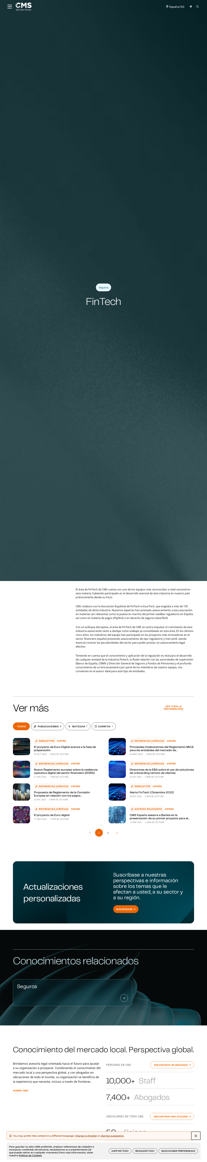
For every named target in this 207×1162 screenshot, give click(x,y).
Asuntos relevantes (148, 809)
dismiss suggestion (112, 1135)
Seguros (103, 287)
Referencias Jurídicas (149, 740)
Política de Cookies (30, 1155)
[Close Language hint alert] (195, 1136)
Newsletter (46, 740)
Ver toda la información (173, 707)
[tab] (21, 726)
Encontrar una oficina (171, 1116)
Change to (86, 1135)
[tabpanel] (103, 781)
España (61, 740)
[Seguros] (124, 998)
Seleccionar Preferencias (178, 1151)
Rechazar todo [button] (144, 1151)
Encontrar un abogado (171, 1064)
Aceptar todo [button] (120, 1151)
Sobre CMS (20, 1090)
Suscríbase (124, 909)
